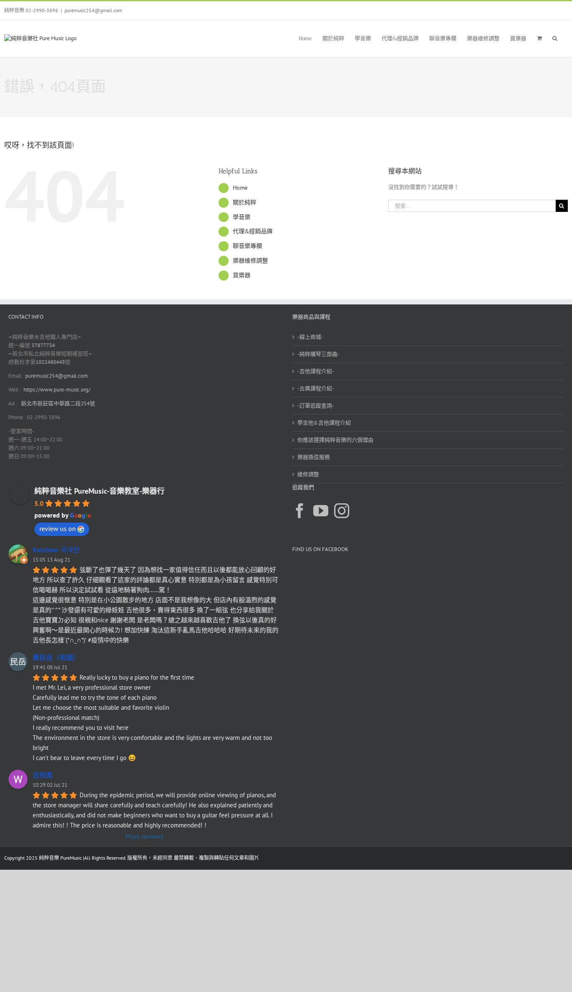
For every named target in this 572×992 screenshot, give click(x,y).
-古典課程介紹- (315, 388)
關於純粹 (244, 202)
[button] (554, 37)
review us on (57, 528)
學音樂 (241, 217)
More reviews (144, 836)
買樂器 (241, 275)
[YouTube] (320, 510)
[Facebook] (299, 510)
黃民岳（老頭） (56, 657)
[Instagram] (341, 510)
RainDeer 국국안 (56, 550)
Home (240, 187)
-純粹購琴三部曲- (318, 354)
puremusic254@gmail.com (93, 10)
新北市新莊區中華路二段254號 (57, 403)
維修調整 (308, 474)
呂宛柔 (43, 775)
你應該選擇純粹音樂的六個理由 (335, 439)
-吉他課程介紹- (315, 371)
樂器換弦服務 (313, 457)
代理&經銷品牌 (253, 231)
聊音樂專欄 (247, 246)
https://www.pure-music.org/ (56, 389)
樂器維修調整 (250, 260)
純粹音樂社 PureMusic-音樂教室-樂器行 (99, 491)
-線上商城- (310, 336)
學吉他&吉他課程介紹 (324, 422)
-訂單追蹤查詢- (315, 405)
